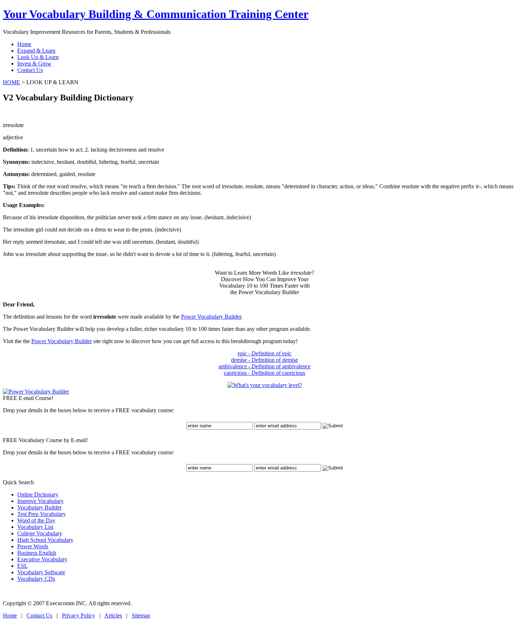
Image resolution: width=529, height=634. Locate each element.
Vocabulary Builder (39, 507)
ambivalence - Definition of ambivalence (264, 366)
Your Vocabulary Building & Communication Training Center (155, 14)
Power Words (32, 546)
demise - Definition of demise (264, 360)
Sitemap (141, 615)
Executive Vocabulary (42, 559)
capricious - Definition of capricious (264, 373)
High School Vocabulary (45, 540)
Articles (113, 615)
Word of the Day (36, 520)
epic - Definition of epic (264, 353)
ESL (22, 566)
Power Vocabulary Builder (211, 317)
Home (10, 615)
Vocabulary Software (41, 572)
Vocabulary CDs (36, 579)
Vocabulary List (35, 527)
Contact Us (39, 615)
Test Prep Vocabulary (41, 514)
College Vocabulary (39, 533)
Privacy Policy (78, 615)
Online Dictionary (37, 494)
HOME (11, 82)
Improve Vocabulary (40, 501)
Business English (36, 553)
